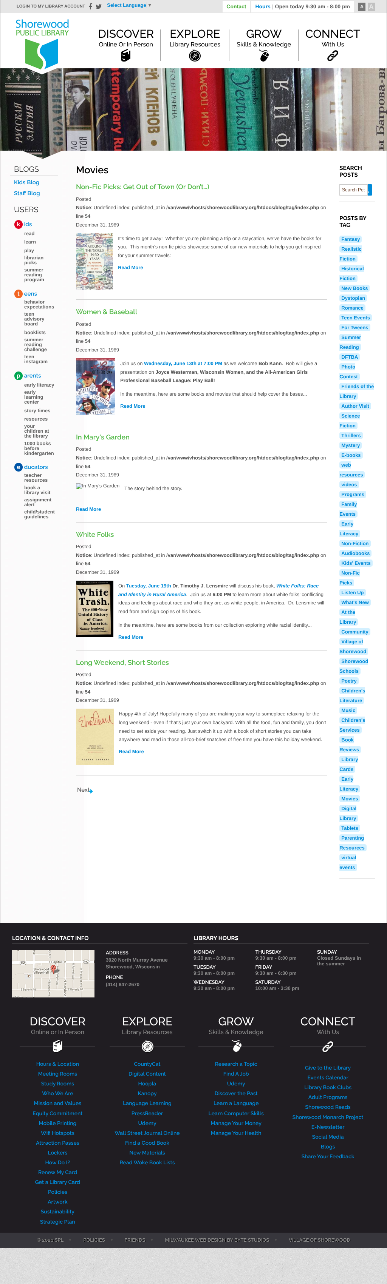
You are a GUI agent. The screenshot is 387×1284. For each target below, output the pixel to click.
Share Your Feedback (328, 1157)
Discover (126, 38)
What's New (354, 602)
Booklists (35, 332)
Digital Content (147, 1074)
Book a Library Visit (37, 490)
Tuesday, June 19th (148, 586)
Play (29, 250)
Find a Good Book (147, 1143)
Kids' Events (356, 563)
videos (349, 484)
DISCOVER (58, 1026)
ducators (32, 467)
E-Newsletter (328, 1127)
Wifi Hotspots (57, 1133)
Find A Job (236, 1074)
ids (24, 224)
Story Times (37, 410)
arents (29, 375)
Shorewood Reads (328, 1107)
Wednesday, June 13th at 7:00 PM (183, 363)
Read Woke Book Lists (147, 1163)
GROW (236, 1026)
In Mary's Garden (103, 437)
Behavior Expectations (39, 304)
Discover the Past (236, 1094)
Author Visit (355, 406)
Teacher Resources (36, 477)
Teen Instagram (36, 359)
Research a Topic (236, 1064)
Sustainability (57, 1212)
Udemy (147, 1124)
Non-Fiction (354, 543)
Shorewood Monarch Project (328, 1117)
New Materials (147, 1153)
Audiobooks (355, 553)
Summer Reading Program (34, 274)
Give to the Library (328, 1068)
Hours (302, 6)
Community (354, 632)
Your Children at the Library (36, 431)
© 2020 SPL (50, 1240)
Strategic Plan (57, 1222)
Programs (352, 494)
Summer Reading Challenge (35, 344)
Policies (57, 1192)
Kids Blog (26, 182)
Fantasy (350, 239)
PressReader (147, 1114)
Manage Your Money (236, 1124)
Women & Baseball (106, 312)
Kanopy (147, 1094)
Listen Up (352, 592)
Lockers (57, 1153)
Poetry (348, 681)
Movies (349, 799)
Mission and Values (58, 1104)
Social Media (328, 1137)
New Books (354, 288)
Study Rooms (57, 1084)
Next (83, 789)
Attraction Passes (57, 1143)
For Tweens (354, 327)
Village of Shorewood (319, 1240)
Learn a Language (236, 1104)
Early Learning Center (33, 397)
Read (29, 233)
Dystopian (353, 298)
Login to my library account (51, 6)
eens (27, 293)
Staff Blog (27, 193)
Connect (332, 38)
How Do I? (57, 1163)
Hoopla (147, 1084)
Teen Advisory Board (34, 318)
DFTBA (349, 357)
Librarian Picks (33, 260)
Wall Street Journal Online (147, 1133)
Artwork (58, 1202)
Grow (264, 38)
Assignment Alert (37, 502)
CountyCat (147, 1064)
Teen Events (355, 318)
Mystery (350, 445)
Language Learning (147, 1104)
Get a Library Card (57, 1182)
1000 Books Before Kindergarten (39, 448)
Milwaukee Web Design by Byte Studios (217, 1240)
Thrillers (351, 435)
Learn (30, 241)
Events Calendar (328, 1078)
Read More (130, 267)
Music (348, 710)
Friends (135, 1240)
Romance (352, 308)
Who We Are (57, 1094)
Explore (195, 38)
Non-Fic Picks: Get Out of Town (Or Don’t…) (142, 187)
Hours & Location (57, 1064)
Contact (236, 6)
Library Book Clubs (327, 1088)
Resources (36, 418)
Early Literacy (39, 384)
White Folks (95, 535)
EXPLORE (147, 1026)
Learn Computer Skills (236, 1114)
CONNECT (327, 1026)
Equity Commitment (57, 1114)
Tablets (349, 828)
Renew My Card (57, 1173)
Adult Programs (327, 1097)
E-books (351, 455)
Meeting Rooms (57, 1074)
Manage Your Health (236, 1133)
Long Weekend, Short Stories (122, 663)
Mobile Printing (57, 1124)
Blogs (26, 169)
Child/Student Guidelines (39, 514)
